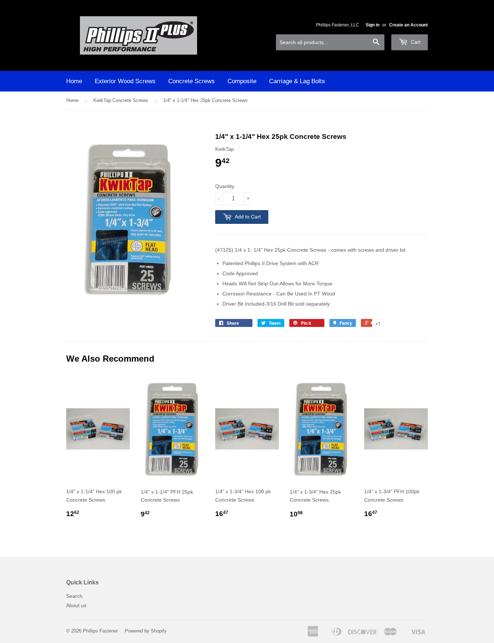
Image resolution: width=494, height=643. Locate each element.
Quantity (224, 186)
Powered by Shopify (146, 631)
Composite (241, 81)
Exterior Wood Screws (125, 81)
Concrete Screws (191, 81)
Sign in (372, 24)
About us (76, 605)
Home (74, 81)
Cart (415, 42)
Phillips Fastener (100, 631)
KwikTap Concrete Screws (120, 100)
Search (74, 596)
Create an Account (408, 24)
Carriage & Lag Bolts (297, 81)
